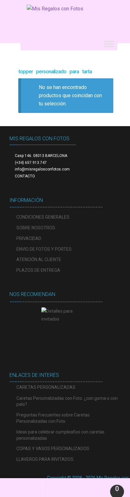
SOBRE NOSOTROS (35, 227)
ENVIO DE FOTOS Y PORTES (44, 249)
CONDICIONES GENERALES (42, 217)
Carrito (103, 486)
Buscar (64, 487)
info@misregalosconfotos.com (42, 169)
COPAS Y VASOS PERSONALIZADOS (52, 448)
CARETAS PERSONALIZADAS (45, 387)
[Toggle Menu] (109, 44)
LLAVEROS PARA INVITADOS (45, 459)
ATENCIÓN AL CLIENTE (38, 259)
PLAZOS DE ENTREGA (38, 270)
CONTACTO (25, 176)
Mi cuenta (21, 487)
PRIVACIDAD (28, 238)
